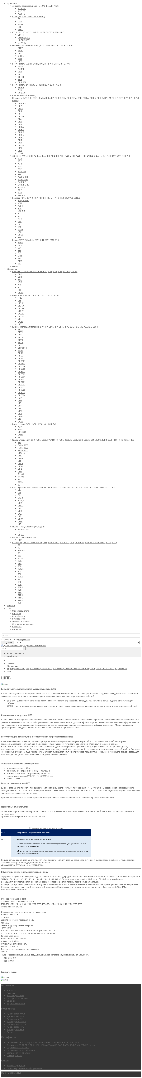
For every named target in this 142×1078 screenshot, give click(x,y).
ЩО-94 (21, 313)
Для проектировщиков (23, 624)
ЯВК (19, 561)
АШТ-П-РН (23, 179)
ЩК (19, 508)
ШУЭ (20, 503)
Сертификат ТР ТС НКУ (18, 1047)
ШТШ (20, 234)
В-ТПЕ (21, 56)
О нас (9, 608)
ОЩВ (20, 497)
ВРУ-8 (20, 340)
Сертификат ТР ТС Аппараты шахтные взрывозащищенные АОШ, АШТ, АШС (43, 1042)
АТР (19, 174)
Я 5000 (21, 474)
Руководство (7, 898)
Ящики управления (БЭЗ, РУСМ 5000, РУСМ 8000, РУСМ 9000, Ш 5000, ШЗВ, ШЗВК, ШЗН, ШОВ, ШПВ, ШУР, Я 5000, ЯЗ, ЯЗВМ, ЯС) (73, 440)
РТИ (20, 58)
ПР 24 (20, 358)
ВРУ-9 (20, 342)
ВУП (20, 276)
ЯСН (19, 589)
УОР (20, 192)
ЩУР (20, 521)
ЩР (19, 516)
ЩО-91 (21, 311)
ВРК (20, 274)
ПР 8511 (21, 371)
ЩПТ (20, 319)
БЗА (19, 248)
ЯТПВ (20, 595)
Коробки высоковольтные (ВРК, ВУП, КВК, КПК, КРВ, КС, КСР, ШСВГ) (45, 271)
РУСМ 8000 (23, 447)
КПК (20, 282)
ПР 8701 (21, 382)
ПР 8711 (21, 387)
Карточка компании (16, 1003)
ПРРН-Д (21, 145)
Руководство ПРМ (15, 1027)
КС (19, 287)
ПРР (20, 142)
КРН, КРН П (23, 200)
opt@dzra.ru (91, 879)
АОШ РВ (22, 8)
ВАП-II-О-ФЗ (23, 184)
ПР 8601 (21, 376)
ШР (19, 403)
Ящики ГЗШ (23, 529)
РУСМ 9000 (23, 450)
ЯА (19, 545)
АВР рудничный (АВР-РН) (24, 95)
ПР (19, 113)
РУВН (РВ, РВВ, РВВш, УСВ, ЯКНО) (28, 16)
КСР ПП (21, 211)
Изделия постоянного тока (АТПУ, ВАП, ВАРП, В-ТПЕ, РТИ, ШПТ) (43, 45)
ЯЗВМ (20, 482)
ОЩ (19, 495)
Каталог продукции (16, 1065)
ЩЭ (19, 524)
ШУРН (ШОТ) (24, 40)
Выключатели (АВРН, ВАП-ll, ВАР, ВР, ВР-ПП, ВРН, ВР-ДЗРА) (41, 63)
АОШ (20, 163)
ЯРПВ (20, 587)
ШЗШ (20, 463)
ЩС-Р (20, 421)
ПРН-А (21, 127)
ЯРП (19, 584)
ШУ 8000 (22, 432)
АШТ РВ (21, 13)
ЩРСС (21, 416)
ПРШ (20, 150)
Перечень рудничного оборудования (24, 1068)
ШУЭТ (20, 505)
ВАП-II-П (22, 103)
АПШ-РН (22, 171)
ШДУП (21, 534)
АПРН (20, 169)
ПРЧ (20, 148)
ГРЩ (20, 298)
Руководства (18, 618)
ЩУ (19, 490)
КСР (19, 208)
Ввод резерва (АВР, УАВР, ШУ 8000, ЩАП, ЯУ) (34, 424)
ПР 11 (20, 353)
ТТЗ (19, 263)
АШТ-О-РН (23, 177)
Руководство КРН (15, 1029)
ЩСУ (20, 324)
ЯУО (19, 603)
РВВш (20, 24)
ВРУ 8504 (22, 348)
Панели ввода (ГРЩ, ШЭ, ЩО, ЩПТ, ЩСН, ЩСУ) (35, 295)
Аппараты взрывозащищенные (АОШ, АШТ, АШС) (35, 6)
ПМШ (20, 108)
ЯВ (19, 553)
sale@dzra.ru (24, 639)
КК (19, 532)
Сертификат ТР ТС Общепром (21, 1050)
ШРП (20, 405)
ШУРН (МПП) (24, 37)
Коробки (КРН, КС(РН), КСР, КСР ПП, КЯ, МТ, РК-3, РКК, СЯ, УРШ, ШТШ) (46, 198)
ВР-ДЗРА (22, 82)
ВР (19, 74)
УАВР (20, 429)
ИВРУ (20, 350)
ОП (19, 492)
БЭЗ (19, 442)
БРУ (19, 258)
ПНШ (20, 111)
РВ (19, 19)
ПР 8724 (21, 392)
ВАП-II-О (22, 182)
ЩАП (20, 434)
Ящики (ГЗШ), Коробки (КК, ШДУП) (28, 526)
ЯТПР (20, 600)
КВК (20, 279)
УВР (20, 397)
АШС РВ (21, 11)
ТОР (20, 190)
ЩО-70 (21, 305)
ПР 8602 (21, 379)
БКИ (20, 255)
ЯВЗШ (20, 558)
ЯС (19, 484)
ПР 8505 (21, 369)
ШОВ (20, 466)
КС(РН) (21, 205)
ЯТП (19, 592)
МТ (19, 216)
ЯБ (19, 547)
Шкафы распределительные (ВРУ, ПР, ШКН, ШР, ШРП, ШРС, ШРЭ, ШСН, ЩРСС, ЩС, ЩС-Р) (55, 326)
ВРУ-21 (21, 345)
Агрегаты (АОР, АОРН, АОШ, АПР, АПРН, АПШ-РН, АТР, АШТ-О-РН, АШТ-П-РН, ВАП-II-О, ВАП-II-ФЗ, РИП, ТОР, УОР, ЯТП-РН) (71, 155)
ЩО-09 (21, 303)
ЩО (19, 513)
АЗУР (20, 242)
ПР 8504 (21, 366)
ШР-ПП (21, 35)
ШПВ (20, 468)
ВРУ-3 (20, 334)
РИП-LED (22, 187)
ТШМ (20, 229)
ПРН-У (21, 137)
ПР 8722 (21, 390)
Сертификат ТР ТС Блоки (19, 1053)
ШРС (20, 408)
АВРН (20, 66)
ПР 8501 (21, 361)
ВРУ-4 (20, 337)
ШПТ (20, 61)
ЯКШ (20, 237)
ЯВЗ (19, 555)
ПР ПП (21, 116)
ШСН (20, 413)
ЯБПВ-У (21, 550)
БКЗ (19, 253)
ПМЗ (20, 261)
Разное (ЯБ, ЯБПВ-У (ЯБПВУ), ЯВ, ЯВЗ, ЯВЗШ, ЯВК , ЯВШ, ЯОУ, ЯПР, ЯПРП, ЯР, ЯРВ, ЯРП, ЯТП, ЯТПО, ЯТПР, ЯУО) (64, 542)
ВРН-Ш (21, 87)
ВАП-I (20, 50)
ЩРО (20, 518)
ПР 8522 (21, 374)
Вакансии (16, 629)
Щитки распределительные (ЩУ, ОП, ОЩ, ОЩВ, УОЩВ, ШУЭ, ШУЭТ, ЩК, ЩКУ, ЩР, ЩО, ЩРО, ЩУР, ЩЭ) (63, 487)
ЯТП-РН (21, 195)
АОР (20, 158)
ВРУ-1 (20, 329)
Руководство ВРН (15, 1019)
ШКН (20, 400)
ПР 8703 (21, 384)
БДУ (20, 245)
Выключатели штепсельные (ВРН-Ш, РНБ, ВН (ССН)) (37, 84)
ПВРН (20, 106)
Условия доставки (21, 621)
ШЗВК (20, 458)
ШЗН (20, 461)
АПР (20, 166)
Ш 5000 (21, 453)
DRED (15, 266)
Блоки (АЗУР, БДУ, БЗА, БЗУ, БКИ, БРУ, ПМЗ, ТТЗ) (35, 240)
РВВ (20, 21)
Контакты (16, 626)
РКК (19, 221)
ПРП (20, 140)
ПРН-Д (21, 132)
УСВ (19, 27)
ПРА (19, 119)
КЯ (19, 213)
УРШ (20, 232)
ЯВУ (19, 563)
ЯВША (20, 568)
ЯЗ (19, 479)
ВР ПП (21, 77)
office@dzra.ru (104, 879)
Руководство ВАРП (16, 1016)
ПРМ (20, 124)
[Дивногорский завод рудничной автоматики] (23, 645)
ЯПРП (20, 576)
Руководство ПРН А (16, 1021)
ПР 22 (20, 355)
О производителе (20, 611)
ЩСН (20, 321)
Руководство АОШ (16, 1013)
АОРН (20, 161)
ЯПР (19, 574)
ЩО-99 (21, 316)
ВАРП (20, 53)
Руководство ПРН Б (16, 1024)
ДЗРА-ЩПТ (23, 42)
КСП (20, 203)
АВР (20, 426)
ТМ (19, 227)
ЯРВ (19, 582)
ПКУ (20, 540)
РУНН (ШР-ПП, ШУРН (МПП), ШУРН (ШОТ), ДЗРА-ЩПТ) (38, 32)
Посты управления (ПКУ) (24, 537)
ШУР (20, 471)
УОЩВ (21, 500)
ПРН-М (21, 134)
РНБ (20, 90)
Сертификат (20, 898)
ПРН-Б (21, 129)
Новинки (11, 605)
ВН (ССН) (22, 92)
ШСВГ (20, 292)
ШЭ (19, 300)
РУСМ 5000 (23, 445)
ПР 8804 (21, 395)
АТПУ (20, 48)
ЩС (19, 419)
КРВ (20, 284)
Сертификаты (18, 616)
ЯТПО (20, 597)
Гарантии (16, 613)
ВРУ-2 (20, 332)
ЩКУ (20, 511)
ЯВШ (20, 566)
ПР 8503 (21, 363)
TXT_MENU (7, 642)
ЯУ (19, 437)
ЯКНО (20, 29)
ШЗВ (20, 455)
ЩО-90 (21, 308)
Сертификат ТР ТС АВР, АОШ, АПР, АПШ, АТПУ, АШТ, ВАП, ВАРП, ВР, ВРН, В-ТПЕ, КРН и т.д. (51, 1045)
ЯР (19, 579)
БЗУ (19, 250)
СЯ (19, 224)
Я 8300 (21, 476)
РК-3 (20, 219)
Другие (10, 1032)
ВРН (20, 79)
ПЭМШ (21, 153)
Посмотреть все (14, 1055)
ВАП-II (21, 69)
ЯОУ (19, 571)
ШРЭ (20, 411)
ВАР (20, 71)
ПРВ (20, 121)
